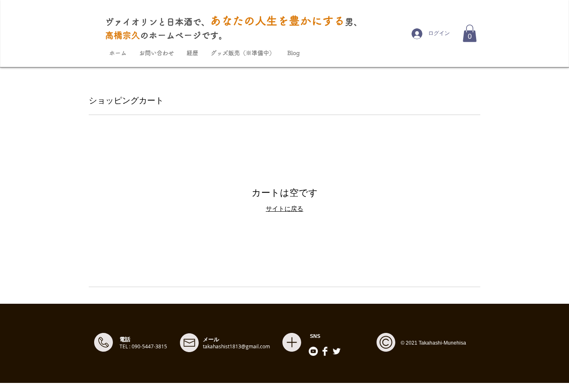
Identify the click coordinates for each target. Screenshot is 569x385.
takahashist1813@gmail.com (236, 346)
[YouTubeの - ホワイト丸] (313, 351)
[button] (469, 33)
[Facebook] (324, 351)
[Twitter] (336, 351)
